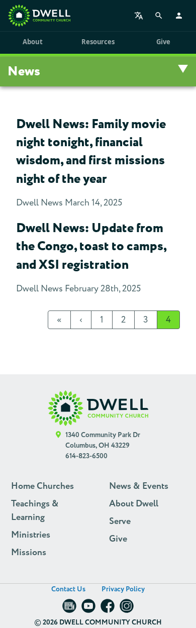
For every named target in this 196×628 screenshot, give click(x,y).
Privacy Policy (123, 589)
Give (163, 41)
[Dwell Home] (98, 408)
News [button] (24, 71)
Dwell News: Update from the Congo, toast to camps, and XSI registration (91, 247)
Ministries (30, 535)
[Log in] (179, 16)
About (32, 41)
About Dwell (133, 503)
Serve (120, 521)
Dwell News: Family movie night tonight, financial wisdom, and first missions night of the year (91, 152)
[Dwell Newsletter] (69, 609)
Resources (97, 41)
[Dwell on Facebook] (108, 609)
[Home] (39, 16)
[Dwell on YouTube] (88, 609)
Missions (28, 552)
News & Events (138, 486)
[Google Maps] (58, 446)
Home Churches (42, 486)
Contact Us (68, 589)
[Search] (159, 16)
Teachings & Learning (35, 510)
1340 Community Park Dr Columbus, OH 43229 (102, 440)
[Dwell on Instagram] (127, 609)
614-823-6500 (86, 456)
